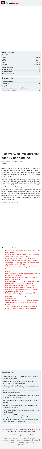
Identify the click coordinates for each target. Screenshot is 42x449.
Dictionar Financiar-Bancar (9, 81)
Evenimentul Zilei (13, 202)
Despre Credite (6, 83)
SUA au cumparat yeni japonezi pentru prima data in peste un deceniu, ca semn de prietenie (21, 396)
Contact (25, 438)
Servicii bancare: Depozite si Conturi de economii (15, 88)
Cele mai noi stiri (12, 435)
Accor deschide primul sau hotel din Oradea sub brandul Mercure (20, 401)
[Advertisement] (21, 28)
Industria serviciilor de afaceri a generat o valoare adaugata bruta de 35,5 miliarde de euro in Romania (21, 387)
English (21, 435)
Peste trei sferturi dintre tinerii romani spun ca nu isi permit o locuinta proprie (21, 411)
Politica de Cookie (11, 442)
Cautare (32, 435)
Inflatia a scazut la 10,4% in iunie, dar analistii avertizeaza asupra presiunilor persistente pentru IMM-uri (20, 416)
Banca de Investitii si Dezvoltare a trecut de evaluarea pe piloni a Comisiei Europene (20, 406)
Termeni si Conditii (21, 444)
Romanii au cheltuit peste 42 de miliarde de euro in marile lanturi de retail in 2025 (20, 377)
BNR (33, 431)
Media (21, 162)
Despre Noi (33, 438)
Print (4, 163)
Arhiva (26, 435)
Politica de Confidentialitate (26, 442)
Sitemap (36, 440)
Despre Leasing (6, 86)
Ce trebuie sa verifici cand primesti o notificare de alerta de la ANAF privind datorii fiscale (21, 392)
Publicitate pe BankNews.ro (23, 440)
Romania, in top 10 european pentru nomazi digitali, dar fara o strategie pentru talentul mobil (20, 382)
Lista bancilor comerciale (9, 90)
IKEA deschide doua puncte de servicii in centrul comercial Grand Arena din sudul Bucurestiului (20, 420)
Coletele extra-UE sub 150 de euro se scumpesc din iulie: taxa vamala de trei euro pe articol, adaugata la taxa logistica (22, 302)
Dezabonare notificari (8, 440)
